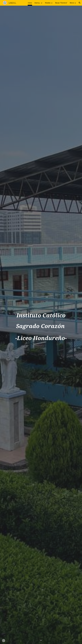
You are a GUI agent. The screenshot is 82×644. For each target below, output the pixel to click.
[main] (41, 325)
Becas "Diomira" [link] (61, 3)
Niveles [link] (47, 3)
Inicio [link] (30, 3)
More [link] (72, 3)
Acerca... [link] (37, 3)
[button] (79, 2)
